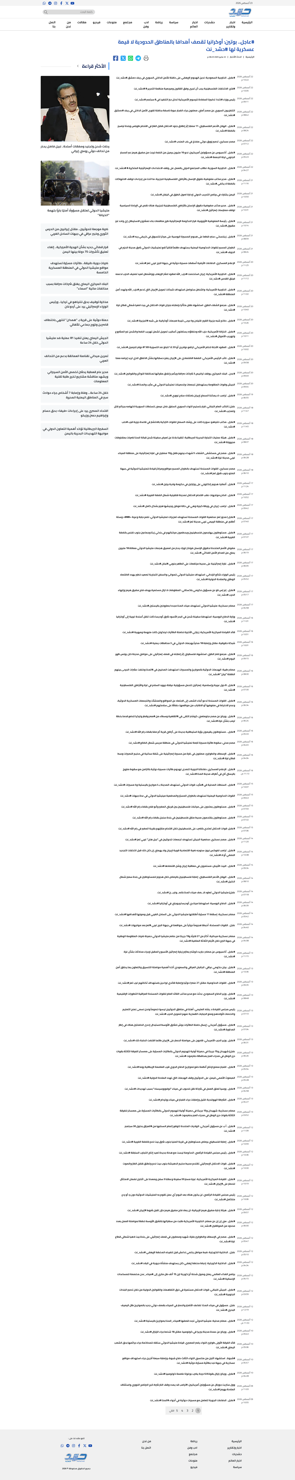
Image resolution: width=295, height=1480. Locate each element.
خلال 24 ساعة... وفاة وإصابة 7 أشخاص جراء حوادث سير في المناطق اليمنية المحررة (75, 395)
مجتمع (127, 22)
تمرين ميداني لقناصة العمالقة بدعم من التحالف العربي (76, 358)
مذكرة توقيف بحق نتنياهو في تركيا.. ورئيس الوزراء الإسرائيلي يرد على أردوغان (78, 304)
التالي (171, 1410)
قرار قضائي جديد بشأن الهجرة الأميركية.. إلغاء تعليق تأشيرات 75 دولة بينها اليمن (77, 249)
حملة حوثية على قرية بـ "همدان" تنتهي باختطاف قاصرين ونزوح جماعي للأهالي (76, 322)
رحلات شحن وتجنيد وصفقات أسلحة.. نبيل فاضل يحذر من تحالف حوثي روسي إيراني (75, 149)
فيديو (96, 22)
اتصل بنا (52, 24)
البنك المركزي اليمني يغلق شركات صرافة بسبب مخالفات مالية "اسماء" (77, 286)
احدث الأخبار (236, 57)
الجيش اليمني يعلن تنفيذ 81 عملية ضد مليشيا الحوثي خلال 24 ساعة (77, 340)
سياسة (173, 22)
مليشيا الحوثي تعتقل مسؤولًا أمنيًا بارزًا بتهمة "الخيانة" (78, 213)
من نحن (68, 24)
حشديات (209, 22)
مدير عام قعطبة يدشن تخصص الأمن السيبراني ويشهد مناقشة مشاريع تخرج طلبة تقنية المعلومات (77, 376)
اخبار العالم (194, 24)
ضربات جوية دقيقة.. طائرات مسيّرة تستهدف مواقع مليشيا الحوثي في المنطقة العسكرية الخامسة (78, 267)
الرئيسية (247, 22)
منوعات (112, 22)
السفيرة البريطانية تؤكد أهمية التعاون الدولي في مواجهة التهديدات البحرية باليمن (75, 431)
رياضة (159, 22)
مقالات (81, 22)
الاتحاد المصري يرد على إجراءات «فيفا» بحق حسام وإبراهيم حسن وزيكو (75, 413)
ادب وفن (146, 24)
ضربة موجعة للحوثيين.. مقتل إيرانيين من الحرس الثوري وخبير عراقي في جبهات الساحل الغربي (76, 231)
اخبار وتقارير (230, 24)
